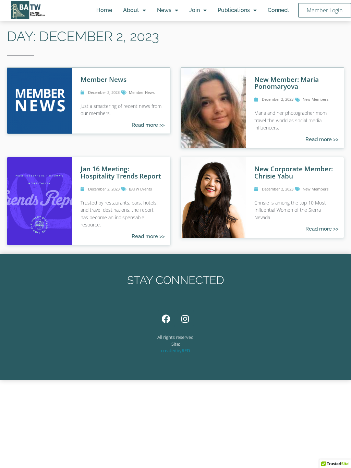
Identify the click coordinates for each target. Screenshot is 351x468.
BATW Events (140, 189)
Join (194, 10)
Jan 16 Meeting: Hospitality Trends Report (121, 172)
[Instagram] (185, 318)
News (164, 10)
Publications (234, 10)
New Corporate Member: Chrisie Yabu (293, 172)
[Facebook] (166, 318)
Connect (278, 10)
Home (104, 10)
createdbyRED (175, 350)
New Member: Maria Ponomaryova (286, 83)
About (131, 10)
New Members (315, 99)
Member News (103, 79)
